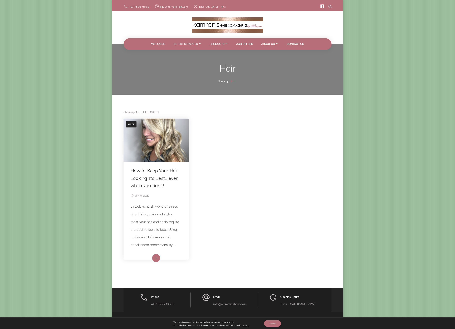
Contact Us (295, 43)
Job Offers (244, 43)
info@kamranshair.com (174, 6)
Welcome (158, 43)
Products (217, 43)
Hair (131, 124)
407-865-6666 (163, 303)
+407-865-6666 (139, 6)
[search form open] (328, 6)
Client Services (185, 43)
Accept (272, 323)
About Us (268, 43)
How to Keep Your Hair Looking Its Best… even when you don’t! (155, 177)
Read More (150, 258)
